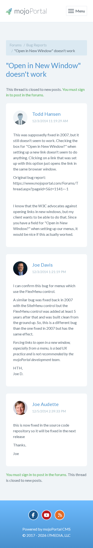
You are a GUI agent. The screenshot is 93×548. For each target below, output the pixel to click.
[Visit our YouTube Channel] (46, 515)
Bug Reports (36, 45)
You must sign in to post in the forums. (36, 474)
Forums (16, 45)
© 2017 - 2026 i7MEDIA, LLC (46, 535)
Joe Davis (42, 265)
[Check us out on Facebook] (33, 515)
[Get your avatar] (20, 121)
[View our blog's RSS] (60, 515)
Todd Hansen (46, 114)
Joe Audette (45, 404)
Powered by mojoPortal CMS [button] (46, 529)
